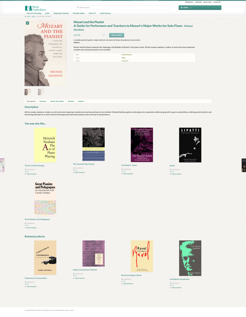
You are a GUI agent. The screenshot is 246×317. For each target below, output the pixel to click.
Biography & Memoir (61, 13)
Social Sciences (105, 13)
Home (28, 16)
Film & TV (92, 13)
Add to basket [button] (31, 174)
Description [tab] (31, 101)
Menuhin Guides (79, 13)
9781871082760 (127, 54)
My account (207, 2)
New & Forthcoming (34, 13)
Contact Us (216, 2)
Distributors (189, 2)
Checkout (198, 2)
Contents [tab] (42, 101)
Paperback (125, 61)
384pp (123, 58)
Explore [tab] (81, 101)
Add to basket (116, 35)
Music (47, 13)
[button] (27, 23)
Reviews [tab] (71, 101)
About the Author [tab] (57, 101)
